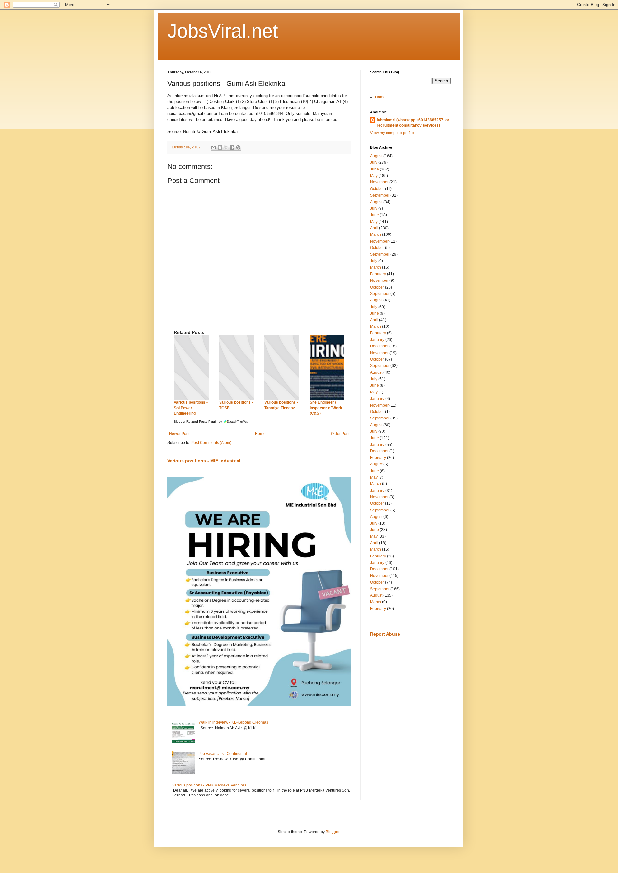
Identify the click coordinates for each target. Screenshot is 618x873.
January (377, 339)
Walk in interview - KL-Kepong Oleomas (233, 722)
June (374, 169)
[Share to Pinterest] (238, 147)
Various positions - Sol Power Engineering (191, 408)
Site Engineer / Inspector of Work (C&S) (326, 408)
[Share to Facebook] (232, 147)
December (379, 346)
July (373, 162)
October (377, 189)
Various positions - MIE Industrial (203, 460)
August (376, 156)
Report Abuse (385, 634)
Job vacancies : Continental (223, 753)
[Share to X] (226, 147)
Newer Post (179, 433)
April (374, 228)
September (379, 195)
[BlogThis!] (220, 147)
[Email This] (214, 147)
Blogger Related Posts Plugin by (198, 421)
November (379, 182)
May (374, 175)
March (375, 234)
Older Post (340, 433)
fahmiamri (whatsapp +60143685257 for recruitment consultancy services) (413, 123)
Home (260, 433)
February (378, 274)
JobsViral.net (222, 31)
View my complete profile (392, 133)
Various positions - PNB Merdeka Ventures (209, 785)
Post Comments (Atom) (211, 442)
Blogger (332, 832)
